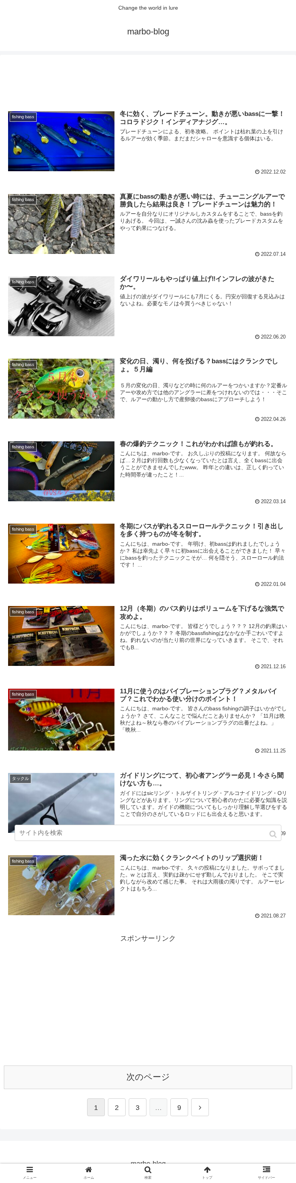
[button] (273, 834)
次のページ (148, 1077)
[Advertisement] (148, 76)
